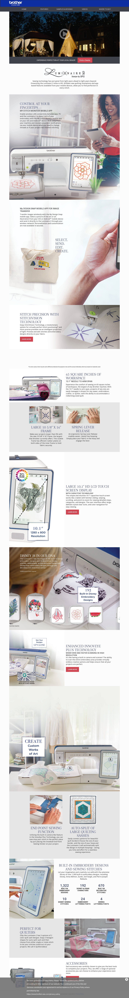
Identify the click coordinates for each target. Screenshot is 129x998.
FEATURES (44, 9)
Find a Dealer (84, 60)
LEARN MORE (26, 339)
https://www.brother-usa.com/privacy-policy (43, 994)
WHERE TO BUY (105, 9)
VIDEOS (85, 9)
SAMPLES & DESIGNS (64, 9)
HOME (24, 9)
